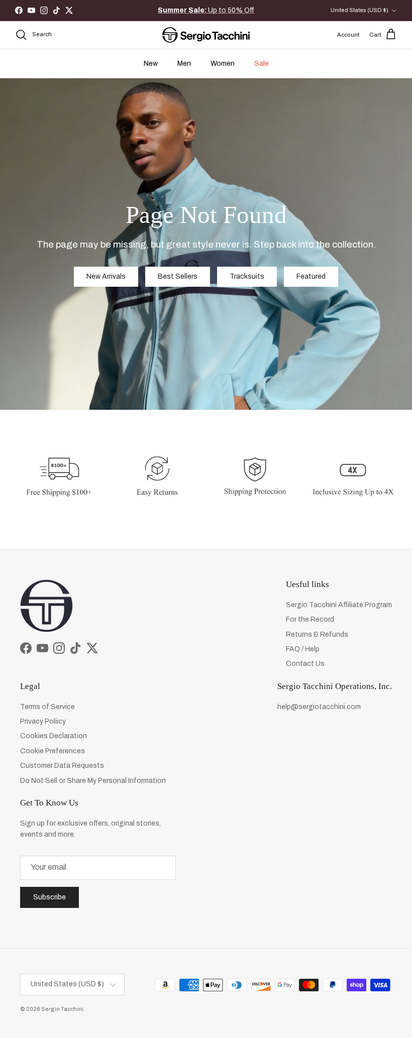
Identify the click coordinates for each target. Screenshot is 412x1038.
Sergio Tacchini (62, 1009)
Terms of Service (47, 707)
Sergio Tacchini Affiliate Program (339, 605)
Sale (261, 63)
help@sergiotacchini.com (319, 707)
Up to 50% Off (206, 10)
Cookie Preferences (52, 751)
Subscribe (49, 897)
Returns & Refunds (317, 634)
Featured (311, 276)
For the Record (310, 619)
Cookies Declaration (53, 736)
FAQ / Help (303, 649)
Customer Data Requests (62, 765)
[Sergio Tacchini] (206, 35)
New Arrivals (106, 276)
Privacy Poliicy (43, 721)
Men (184, 63)
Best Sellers (177, 276)
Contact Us (305, 663)
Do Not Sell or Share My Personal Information (93, 780)
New (151, 63)
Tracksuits (247, 276)
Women (223, 63)
